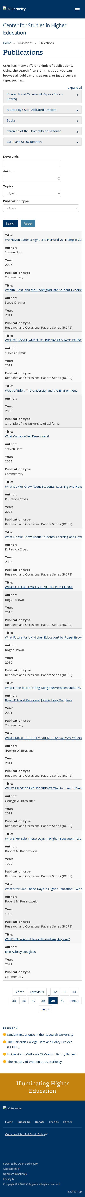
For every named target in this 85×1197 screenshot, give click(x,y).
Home (7, 43)
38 (44, 1001)
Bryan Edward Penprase (22, 700)
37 (35, 1001)
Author (8, 171)
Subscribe (24, 1122)
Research (10, 1028)
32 (56, 993)
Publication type (16, 201)
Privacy (8, 1179)
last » (47, 1010)
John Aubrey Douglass (56, 700)
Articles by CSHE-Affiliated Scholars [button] (32, 110)
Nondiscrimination (15, 1174)
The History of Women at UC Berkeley (34, 1061)
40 (64, 1001)
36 (25, 1001)
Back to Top (74, 1191)
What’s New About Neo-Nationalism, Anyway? (37, 939)
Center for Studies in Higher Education (34, 29)
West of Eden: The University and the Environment (41, 390)
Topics (8, 186)
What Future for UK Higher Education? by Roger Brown (44, 637)
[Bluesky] (39, 1115)
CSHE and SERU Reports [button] (24, 142)
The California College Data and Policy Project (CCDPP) (39, 1044)
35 (15, 1001)
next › (76, 1001)
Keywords (11, 156)
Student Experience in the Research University (40, 1034)
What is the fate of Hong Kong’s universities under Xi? (43, 688)
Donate (40, 1122)
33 (66, 993)
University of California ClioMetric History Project (42, 1054)
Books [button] (11, 120)
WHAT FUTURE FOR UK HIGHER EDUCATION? (39, 587)
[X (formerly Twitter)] (6, 1115)
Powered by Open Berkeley (20, 1163)
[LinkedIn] (15, 1115)
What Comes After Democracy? (27, 436)
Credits (54, 1122)
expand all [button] (75, 87)
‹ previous (38, 993)
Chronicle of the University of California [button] (34, 131)
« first (20, 993)
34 (75, 993)
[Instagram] (31, 1115)
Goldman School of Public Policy (26, 1134)
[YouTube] (23, 1115)
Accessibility (11, 1169)
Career (67, 1122)
